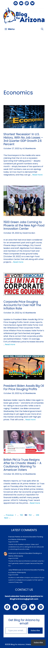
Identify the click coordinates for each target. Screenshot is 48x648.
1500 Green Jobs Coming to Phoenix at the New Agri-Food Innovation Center (23, 225)
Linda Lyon (12, 553)
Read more (37, 174)
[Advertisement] (24, 59)
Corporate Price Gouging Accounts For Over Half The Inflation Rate (22, 305)
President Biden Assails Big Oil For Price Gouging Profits (23, 387)
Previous (8, 515)
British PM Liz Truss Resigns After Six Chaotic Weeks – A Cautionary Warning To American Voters (22, 465)
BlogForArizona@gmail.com (24, 599)
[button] (42, 29)
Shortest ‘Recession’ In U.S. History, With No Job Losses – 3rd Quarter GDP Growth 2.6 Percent (23, 139)
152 (30, 515)
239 (38, 515)
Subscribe (35, 630)
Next (7, 518)
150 (22, 515)
